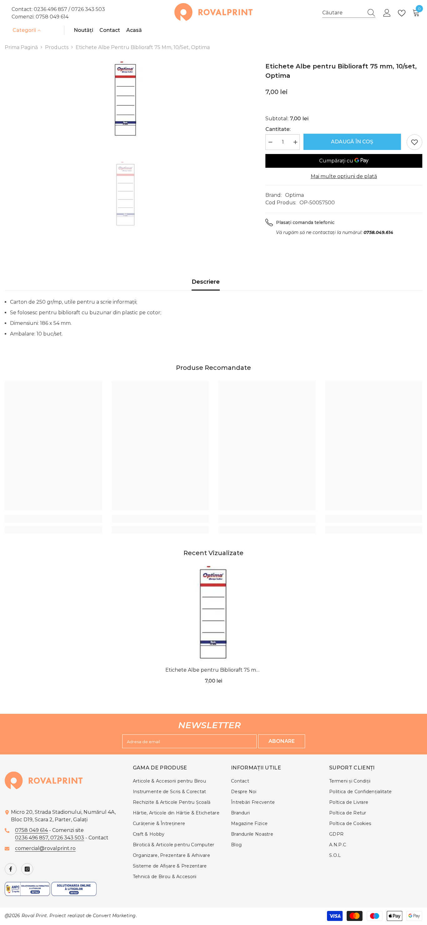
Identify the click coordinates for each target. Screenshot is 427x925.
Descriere (206, 281)
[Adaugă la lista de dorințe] (414, 142)
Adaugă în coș (353, 142)
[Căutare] (348, 13)
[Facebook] (11, 869)
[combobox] (343, 12)
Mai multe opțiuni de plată (344, 176)
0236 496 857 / (52, 9)
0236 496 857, (32, 838)
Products (56, 47)
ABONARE (282, 741)
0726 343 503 (88, 9)
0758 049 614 (52, 17)
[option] (126, 101)
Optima (294, 195)
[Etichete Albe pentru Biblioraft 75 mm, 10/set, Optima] (213, 615)
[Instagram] (27, 869)
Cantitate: (277, 129)
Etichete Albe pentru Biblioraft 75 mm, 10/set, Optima (213, 670)
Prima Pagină (21, 47)
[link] (53, 519)
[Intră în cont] (387, 13)
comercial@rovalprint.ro (45, 848)
